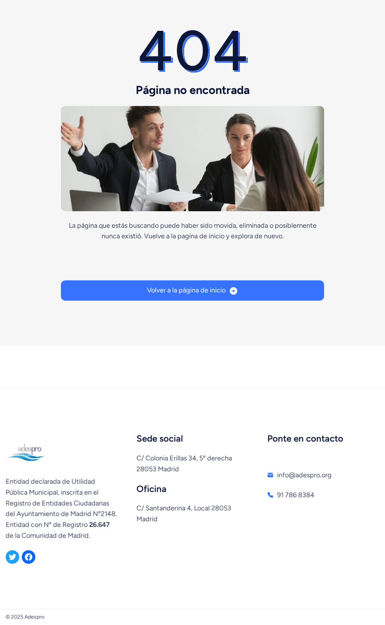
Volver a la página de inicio (186, 290)
